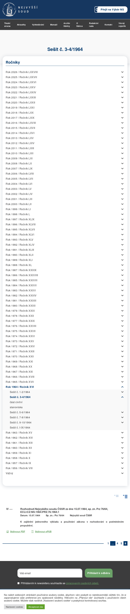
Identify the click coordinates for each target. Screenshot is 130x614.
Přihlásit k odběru (98, 573)
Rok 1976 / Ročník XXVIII (21, 326)
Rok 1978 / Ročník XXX (20, 316)
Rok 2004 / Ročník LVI (19, 184)
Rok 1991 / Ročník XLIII (20, 250)
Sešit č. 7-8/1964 (20, 417)
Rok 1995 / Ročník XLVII (20, 229)
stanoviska (16, 407)
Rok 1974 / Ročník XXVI (20, 336)
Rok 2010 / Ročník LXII (19, 153)
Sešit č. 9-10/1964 (21, 422)
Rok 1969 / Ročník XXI (19, 361)
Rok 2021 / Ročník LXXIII (21, 97)
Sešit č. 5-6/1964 (20, 412)
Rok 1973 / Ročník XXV (20, 341)
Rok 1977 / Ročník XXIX (20, 321)
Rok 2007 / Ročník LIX (19, 168)
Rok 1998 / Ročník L (18, 214)
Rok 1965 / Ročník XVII (20, 382)
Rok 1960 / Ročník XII (19, 448)
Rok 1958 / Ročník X (18, 458)
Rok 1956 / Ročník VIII (19, 468)
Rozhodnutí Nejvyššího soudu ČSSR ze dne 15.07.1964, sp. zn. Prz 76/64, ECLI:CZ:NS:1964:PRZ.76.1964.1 (64, 510)
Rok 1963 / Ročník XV (19, 432)
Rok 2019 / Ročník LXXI (20, 107)
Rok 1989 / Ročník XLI (19, 260)
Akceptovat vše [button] (35, 606)
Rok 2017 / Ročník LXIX (20, 117)
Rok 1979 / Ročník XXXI (20, 310)
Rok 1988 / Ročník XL (19, 265)
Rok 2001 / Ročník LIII (19, 199)
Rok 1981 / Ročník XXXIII (21, 300)
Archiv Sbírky (67, 24)
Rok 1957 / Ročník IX (18, 463)
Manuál (53, 24)
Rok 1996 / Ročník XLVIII (21, 224)
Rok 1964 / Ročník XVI (20, 387)
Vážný (9, 473)
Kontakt (108, 24)
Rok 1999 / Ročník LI (18, 209)
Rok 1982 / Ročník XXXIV (21, 295)
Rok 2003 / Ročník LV (19, 189)
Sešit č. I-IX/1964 (20, 427)
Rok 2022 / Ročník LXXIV (21, 92)
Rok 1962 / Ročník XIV (19, 437)
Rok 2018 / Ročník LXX (20, 112)
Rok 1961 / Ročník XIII (19, 443)
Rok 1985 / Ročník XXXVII (21, 280)
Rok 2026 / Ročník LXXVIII (22, 72)
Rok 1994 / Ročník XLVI (20, 234)
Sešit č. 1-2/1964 (20, 392)
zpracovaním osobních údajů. (82, 583)
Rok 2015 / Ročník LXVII (20, 128)
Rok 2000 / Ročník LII (19, 204)
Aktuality (21, 24)
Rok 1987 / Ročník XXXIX (21, 270)
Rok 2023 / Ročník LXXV (21, 87)
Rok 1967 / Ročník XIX (19, 371)
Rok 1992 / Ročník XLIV (20, 244)
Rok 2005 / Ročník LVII (19, 178)
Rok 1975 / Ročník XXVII (21, 331)
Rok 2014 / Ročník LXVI (20, 133)
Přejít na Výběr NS (112, 9)
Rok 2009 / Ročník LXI (19, 158)
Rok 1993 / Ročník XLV (19, 239)
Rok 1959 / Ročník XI (18, 453)
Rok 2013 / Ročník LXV (20, 138)
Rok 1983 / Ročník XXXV (21, 290)
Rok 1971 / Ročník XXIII (20, 351)
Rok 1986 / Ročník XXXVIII (22, 275)
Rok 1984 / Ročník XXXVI (21, 285)
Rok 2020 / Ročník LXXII (20, 102)
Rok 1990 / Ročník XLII (19, 255)
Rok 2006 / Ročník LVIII (20, 173)
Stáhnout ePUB (43, 531)
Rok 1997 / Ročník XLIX (20, 219)
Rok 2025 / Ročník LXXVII (21, 77)
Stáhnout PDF (17, 531)
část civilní (16, 402)
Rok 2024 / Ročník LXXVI (21, 82)
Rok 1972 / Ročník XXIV (20, 346)
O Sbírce (79, 24)
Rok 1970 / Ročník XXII (20, 356)
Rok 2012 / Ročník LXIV (20, 143)
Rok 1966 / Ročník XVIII (20, 376)
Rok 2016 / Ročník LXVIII (21, 123)
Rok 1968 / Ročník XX (19, 366)
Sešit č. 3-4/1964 (20, 397)
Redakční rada (93, 24)
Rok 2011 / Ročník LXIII (20, 148)
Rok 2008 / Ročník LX (19, 163)
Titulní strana (7, 24)
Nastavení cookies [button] (14, 606)
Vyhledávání (38, 24)
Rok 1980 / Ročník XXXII (21, 305)
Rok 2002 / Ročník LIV (19, 194)
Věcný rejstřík (122, 24)
